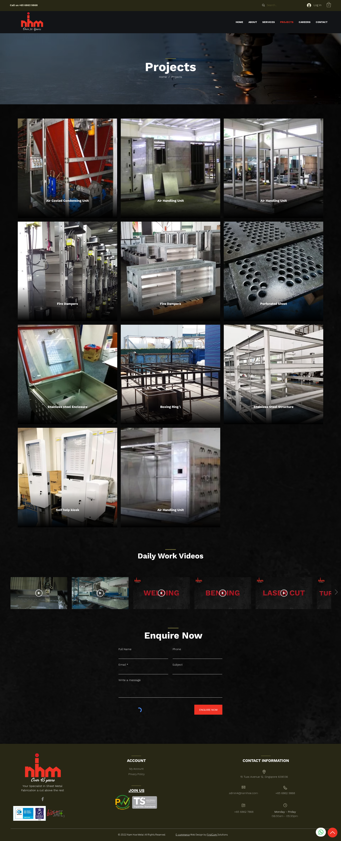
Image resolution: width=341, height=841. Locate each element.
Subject (177, 664)
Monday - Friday (285, 811)
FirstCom (212, 834)
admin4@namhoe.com (243, 793)
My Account (136, 768)
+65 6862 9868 (28, 5)
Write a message (129, 680)
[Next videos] (336, 592)
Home (163, 77)
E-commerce (183, 834)
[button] (329, 4)
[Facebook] (42, 799)
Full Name (124, 649)
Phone (177, 649)
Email (122, 664)
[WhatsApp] (321, 832)
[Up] (332, 832)
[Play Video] (38, 593)
